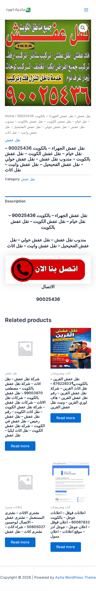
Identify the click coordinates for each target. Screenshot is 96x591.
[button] (83, 27)
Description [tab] (15, 201)
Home (9, 116)
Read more (20, 446)
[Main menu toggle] (86, 10)
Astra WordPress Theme (75, 577)
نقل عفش (84, 116)
